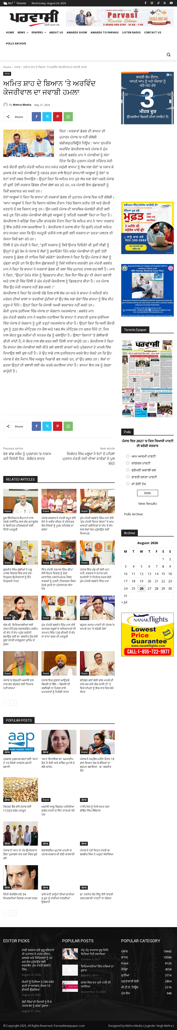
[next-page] (13, 703)
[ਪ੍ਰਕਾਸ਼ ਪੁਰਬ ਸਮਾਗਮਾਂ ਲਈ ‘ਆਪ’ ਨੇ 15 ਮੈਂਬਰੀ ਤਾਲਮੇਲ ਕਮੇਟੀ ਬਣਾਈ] (20, 742)
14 (156, 574)
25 (133, 588)
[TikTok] (158, 3)
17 (125, 581)
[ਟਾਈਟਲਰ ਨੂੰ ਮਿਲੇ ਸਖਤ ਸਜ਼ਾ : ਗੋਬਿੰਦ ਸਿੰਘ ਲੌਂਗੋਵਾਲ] (97, 790)
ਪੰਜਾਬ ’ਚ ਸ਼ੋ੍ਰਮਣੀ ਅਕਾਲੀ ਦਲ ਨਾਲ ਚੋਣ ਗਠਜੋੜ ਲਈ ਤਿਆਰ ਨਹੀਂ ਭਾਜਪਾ (18, 684)
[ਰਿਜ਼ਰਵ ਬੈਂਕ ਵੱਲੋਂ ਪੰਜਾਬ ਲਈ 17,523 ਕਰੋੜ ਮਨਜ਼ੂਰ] (20, 790)
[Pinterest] (57, 116)
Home (7, 67)
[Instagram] (152, 3)
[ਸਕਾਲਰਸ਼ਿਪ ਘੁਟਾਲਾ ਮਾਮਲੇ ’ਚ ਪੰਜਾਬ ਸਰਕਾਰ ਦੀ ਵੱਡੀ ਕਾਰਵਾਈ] (58, 833)
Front (8, 511)
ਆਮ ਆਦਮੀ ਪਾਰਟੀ (144, 456)
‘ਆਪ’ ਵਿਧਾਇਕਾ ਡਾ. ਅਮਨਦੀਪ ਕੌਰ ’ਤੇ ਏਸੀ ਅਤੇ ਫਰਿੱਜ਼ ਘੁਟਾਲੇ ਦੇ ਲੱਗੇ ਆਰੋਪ (58, 763)
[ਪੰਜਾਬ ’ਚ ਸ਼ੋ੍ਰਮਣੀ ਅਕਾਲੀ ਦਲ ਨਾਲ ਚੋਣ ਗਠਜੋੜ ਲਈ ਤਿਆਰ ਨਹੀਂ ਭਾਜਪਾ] (20, 663)
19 (141, 581)
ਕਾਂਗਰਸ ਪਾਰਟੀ (141, 463)
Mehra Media (22, 104)
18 (133, 581)
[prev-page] (6, 703)
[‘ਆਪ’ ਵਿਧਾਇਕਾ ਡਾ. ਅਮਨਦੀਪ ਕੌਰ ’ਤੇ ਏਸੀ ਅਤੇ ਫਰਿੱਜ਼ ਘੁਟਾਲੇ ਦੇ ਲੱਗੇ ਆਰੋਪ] (58, 742)
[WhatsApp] (68, 116)
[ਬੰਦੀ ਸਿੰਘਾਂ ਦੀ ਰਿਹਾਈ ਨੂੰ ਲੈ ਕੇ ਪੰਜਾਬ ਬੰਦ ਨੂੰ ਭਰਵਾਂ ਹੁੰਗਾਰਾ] (11, 1005)
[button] (168, 54)
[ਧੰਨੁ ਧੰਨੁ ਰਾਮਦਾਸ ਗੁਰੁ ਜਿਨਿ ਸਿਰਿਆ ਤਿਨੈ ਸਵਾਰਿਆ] (70, 953)
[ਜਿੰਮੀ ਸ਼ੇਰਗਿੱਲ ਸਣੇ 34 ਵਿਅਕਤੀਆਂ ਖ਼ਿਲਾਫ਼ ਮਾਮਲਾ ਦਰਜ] (20, 877)
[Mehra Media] (6, 104)
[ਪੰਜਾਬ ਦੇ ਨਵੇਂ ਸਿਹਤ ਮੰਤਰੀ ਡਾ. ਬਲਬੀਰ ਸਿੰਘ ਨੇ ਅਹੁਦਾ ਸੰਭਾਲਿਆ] (97, 833)
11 (133, 574)
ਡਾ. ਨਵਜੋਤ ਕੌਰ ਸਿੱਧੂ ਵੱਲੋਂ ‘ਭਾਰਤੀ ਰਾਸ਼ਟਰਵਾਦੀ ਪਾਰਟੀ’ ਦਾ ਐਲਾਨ (96, 896)
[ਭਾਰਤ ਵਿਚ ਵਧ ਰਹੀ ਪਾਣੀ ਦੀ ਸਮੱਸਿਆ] (70, 986)
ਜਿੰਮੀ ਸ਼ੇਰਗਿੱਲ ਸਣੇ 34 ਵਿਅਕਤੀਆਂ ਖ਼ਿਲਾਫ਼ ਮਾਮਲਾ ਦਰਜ (20, 896)
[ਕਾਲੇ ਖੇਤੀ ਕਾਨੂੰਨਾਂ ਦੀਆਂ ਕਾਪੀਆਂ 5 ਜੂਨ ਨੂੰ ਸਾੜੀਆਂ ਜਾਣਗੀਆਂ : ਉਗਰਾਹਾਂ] (58, 877)
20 (149, 581)
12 (141, 574)
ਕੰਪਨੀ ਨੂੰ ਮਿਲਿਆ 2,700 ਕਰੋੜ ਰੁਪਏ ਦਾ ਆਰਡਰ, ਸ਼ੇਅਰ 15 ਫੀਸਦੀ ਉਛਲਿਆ (38, 985)
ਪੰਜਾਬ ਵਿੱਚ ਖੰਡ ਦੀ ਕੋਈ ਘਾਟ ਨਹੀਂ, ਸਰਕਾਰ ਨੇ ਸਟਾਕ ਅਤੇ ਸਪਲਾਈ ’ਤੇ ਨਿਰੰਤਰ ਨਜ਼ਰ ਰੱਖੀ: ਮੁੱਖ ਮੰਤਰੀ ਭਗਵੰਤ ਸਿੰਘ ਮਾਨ (96, 575)
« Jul (124, 602)
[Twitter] (164, 3)
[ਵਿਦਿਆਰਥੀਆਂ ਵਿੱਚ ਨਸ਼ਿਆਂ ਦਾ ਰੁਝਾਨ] (70, 970)
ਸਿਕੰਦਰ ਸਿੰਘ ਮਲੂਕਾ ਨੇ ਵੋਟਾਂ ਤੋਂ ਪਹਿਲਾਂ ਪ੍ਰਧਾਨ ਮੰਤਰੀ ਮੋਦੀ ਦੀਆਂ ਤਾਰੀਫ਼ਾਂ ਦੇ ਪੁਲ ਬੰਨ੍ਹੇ (88, 459)
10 (125, 574)
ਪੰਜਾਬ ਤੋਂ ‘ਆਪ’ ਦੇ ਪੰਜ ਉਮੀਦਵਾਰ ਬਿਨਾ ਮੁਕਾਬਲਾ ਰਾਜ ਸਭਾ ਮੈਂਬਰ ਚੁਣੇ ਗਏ (20, 854)
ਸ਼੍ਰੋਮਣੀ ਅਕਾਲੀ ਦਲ (144, 470)
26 (141, 588)
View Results (147, 503)
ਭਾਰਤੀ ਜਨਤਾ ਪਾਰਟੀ (144, 477)
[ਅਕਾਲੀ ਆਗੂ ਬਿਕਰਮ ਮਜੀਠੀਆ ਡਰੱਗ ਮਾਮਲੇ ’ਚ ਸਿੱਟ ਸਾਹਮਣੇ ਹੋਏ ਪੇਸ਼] (58, 790)
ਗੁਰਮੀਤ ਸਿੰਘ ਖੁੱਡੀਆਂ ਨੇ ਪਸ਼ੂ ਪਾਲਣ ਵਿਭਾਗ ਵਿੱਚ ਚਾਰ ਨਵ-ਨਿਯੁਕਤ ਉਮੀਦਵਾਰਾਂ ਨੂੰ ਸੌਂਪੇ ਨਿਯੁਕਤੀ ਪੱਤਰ (17, 575)
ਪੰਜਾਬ (17, 67)
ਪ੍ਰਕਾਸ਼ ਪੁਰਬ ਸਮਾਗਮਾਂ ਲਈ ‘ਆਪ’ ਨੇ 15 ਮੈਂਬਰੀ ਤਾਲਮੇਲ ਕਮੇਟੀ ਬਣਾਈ (20, 763)
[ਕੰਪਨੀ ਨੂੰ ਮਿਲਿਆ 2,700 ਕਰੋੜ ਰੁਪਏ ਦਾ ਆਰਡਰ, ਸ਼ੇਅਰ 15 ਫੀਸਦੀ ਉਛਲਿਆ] (11, 985)
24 (125, 588)
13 (149, 574)
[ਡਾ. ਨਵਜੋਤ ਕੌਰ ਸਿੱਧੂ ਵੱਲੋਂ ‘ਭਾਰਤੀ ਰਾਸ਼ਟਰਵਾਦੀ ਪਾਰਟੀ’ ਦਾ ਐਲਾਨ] (97, 877)
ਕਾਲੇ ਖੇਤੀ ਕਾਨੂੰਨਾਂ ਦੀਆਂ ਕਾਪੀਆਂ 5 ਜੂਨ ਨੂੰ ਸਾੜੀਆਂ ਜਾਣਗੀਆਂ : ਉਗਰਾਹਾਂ (57, 898)
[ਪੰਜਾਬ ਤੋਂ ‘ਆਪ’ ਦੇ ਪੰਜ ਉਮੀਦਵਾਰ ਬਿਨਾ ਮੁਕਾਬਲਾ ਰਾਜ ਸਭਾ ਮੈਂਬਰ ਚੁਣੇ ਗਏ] (20, 833)
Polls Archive (133, 514)
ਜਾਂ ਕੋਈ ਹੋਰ (139, 484)
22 (163, 581)
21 (156, 581)
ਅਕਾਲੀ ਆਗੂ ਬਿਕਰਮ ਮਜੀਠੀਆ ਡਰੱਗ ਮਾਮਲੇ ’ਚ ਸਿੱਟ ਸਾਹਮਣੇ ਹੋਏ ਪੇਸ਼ (58, 810)
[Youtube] (171, 3)
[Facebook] (145, 3)
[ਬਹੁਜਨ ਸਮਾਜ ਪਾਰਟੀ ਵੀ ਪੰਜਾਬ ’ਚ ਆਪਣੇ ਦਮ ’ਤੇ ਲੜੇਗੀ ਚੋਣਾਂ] (97, 608)
